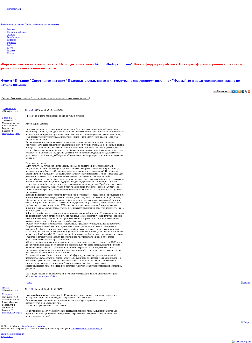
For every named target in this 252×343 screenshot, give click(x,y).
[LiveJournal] (245, 91)
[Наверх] (245, 282)
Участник (7, 117)
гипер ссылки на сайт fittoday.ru (86, 328)
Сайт (29, 282)
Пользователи (14, 9)
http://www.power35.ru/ (46, 276)
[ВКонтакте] (233, 91)
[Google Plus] (248, 91)
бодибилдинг (28, 326)
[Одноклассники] (239, 91)
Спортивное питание (48, 80)
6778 (31, 110)
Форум (6, 80)
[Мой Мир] (242, 91)
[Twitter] (236, 91)
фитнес (41, 326)
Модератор (7, 294)
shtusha (5, 287)
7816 (31, 289)
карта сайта (7, 336)
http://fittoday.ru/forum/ (113, 64)
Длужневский (9, 108)
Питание (22, 80)
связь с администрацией (13, 334)
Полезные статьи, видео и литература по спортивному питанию (118, 80)
